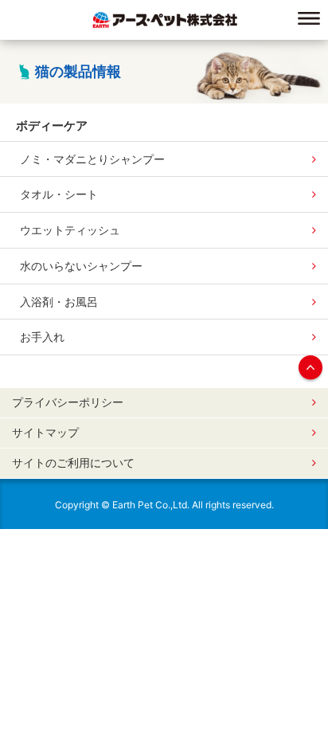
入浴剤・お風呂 (59, 301)
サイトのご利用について (73, 463)
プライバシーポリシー (67, 402)
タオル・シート (59, 194)
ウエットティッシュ (70, 230)
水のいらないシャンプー (81, 265)
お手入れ (42, 336)
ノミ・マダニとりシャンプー (92, 159)
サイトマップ (45, 432)
